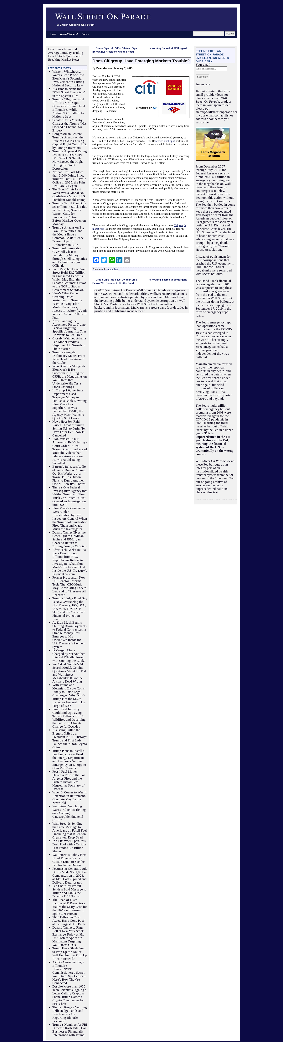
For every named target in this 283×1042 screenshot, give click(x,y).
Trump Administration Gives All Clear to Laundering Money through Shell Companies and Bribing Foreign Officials (69, 256)
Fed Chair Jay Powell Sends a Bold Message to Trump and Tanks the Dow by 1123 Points (69, 891)
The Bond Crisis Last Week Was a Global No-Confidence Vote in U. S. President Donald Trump (69, 195)
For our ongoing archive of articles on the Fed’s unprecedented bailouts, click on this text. (215, 485)
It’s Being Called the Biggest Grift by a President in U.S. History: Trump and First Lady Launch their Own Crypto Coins (69, 738)
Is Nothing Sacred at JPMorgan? (170, 48)
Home (53, 34)
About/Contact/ (69, 34)
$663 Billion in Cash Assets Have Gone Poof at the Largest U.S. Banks (69, 920)
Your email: (203, 64)
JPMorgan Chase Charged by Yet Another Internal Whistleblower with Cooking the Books (68, 655)
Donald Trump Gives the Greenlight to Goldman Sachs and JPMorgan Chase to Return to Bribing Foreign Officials (69, 539)
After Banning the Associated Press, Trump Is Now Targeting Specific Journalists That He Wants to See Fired (69, 328)
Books (85, 34)
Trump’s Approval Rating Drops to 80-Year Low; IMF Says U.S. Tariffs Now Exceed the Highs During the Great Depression (69, 159)
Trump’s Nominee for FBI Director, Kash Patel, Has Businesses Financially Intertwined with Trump (69, 1030)
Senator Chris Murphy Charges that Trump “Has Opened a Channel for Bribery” (69, 125)
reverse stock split (165, 140)
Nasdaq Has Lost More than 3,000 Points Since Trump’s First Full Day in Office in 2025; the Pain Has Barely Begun (69, 179)
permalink (112, 269)
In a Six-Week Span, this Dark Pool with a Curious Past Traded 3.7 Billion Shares (69, 846)
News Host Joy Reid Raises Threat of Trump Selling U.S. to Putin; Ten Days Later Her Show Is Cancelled (69, 428)
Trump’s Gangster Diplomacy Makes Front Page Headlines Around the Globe (68, 357)
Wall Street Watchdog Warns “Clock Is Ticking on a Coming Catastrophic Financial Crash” (69, 813)
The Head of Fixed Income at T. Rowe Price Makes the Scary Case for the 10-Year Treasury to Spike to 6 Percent (69, 907)
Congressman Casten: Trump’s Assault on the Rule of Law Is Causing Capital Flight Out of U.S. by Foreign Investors (69, 141)
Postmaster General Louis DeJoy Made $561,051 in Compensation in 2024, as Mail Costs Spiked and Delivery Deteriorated (69, 875)
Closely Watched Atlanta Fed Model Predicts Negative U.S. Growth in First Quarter (69, 344)
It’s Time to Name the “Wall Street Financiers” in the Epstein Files (68, 92)
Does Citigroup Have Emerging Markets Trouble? (141, 61)
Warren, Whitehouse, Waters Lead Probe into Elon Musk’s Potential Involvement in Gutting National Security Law (68, 78)
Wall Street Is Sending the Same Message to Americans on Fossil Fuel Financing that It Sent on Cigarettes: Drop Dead (69, 830)
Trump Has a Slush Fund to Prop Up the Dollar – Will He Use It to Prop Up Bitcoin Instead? (69, 954)
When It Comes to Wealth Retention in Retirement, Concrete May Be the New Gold (69, 798)
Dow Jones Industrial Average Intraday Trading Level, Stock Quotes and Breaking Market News (65, 54)
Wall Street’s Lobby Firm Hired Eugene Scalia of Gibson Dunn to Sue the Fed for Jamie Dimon (69, 860)
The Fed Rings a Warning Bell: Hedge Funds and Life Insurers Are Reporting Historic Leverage (69, 1014)
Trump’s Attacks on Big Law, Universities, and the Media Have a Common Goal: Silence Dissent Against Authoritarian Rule (68, 236)
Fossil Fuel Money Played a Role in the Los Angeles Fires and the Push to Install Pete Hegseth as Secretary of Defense (68, 780)
